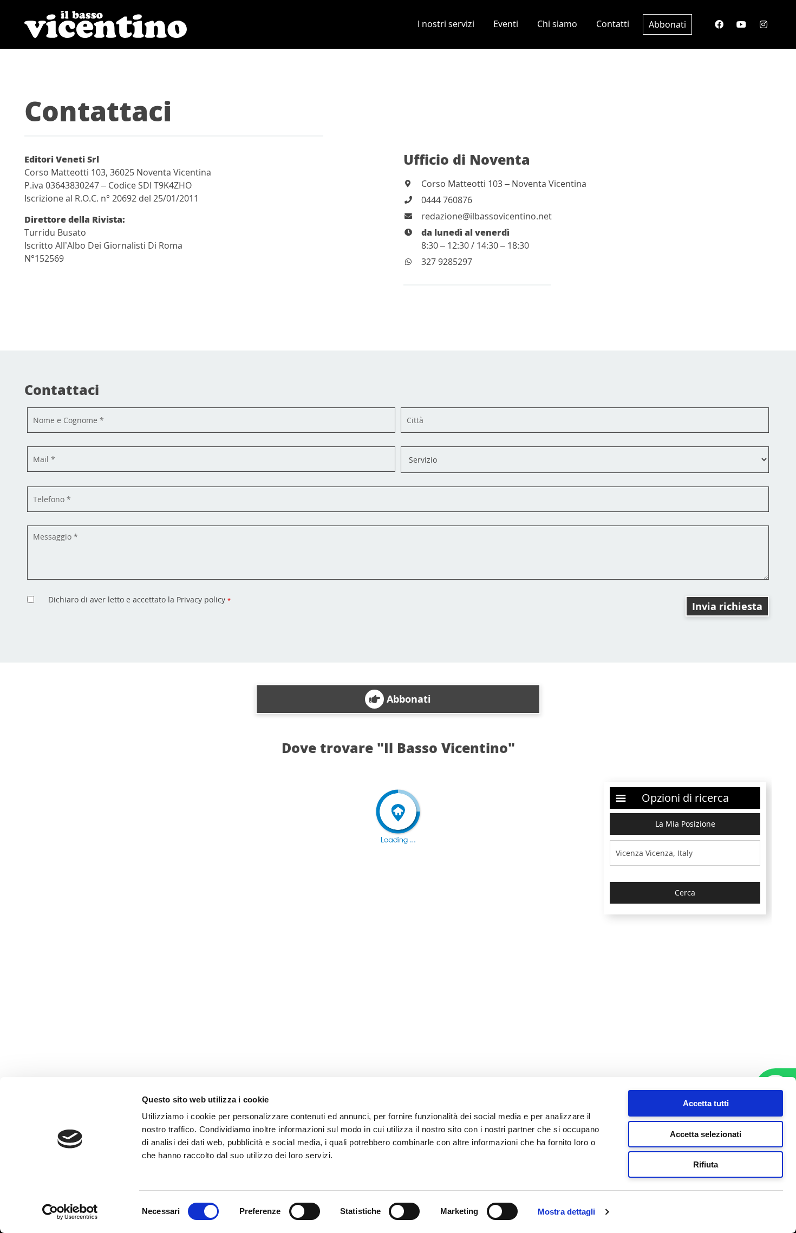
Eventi (505, 24)
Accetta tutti (706, 1103)
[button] (398, 699)
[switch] (304, 1211)
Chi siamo (557, 24)
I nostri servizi (445, 24)
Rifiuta (705, 1164)
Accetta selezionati (705, 1134)
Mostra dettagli (567, 1211)
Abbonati (667, 24)
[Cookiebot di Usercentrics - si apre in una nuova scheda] (70, 1212)
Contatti (612, 24)
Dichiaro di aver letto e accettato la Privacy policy (139, 599)
